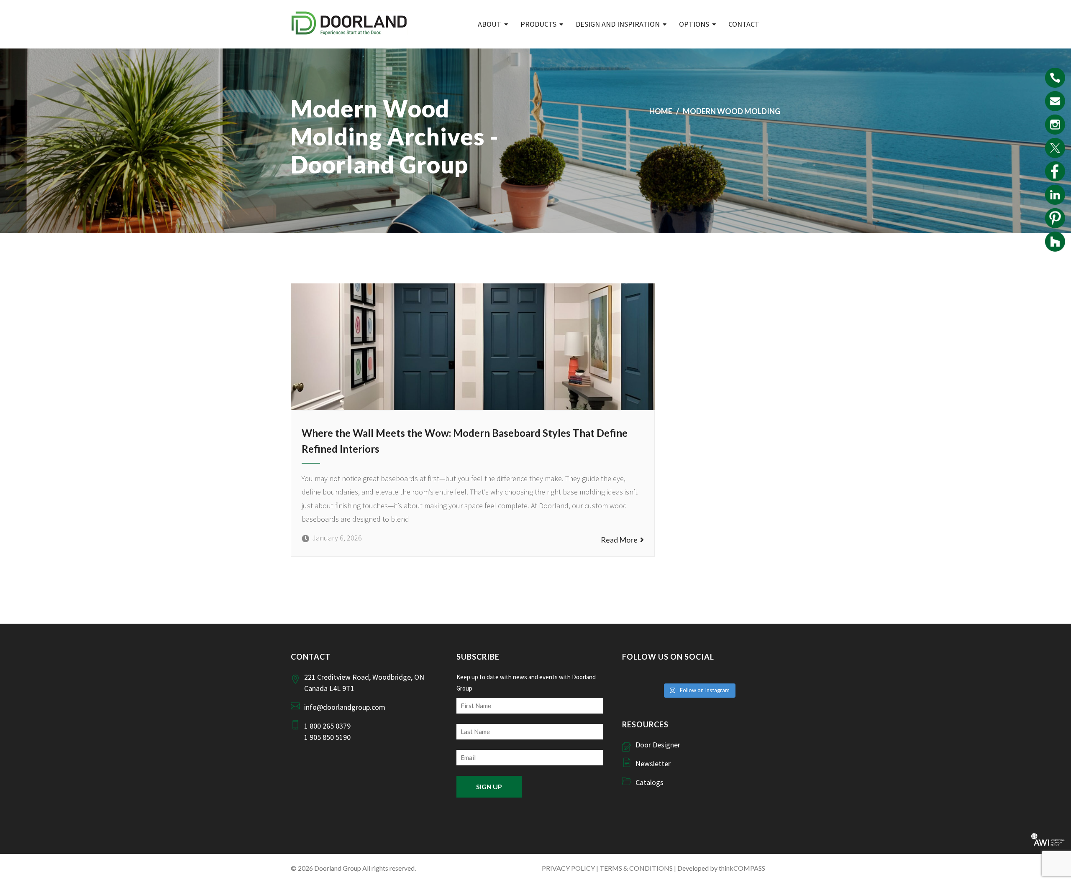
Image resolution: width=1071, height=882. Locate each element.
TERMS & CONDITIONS (636, 868)
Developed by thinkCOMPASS (721, 868)
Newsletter (653, 763)
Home (660, 111)
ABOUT (489, 24)
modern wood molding (731, 111)
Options (694, 24)
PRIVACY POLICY (568, 868)
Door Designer (657, 744)
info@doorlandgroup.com (344, 707)
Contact (743, 24)
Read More (620, 539)
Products (538, 24)
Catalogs (649, 782)
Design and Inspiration (618, 24)
